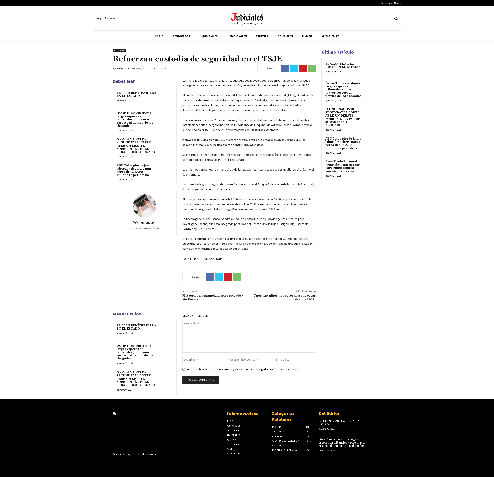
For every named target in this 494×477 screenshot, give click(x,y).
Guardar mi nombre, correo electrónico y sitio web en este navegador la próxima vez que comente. (244, 369)
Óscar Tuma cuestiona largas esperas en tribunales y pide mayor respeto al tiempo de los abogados (135, 119)
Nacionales (119, 50)
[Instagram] (121, 462)
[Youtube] (142, 462)
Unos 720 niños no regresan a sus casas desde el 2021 (284, 297)
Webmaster (122, 68)
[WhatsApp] (312, 68)
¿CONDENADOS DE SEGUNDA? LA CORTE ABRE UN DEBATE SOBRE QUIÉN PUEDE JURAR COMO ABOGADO (136, 146)
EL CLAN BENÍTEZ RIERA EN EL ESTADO (136, 94)
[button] (396, 18)
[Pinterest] (303, 68)
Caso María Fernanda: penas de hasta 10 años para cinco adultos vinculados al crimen (342, 166)
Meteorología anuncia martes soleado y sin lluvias (213, 297)
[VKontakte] (135, 462)
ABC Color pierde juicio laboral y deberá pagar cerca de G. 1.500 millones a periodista (134, 170)
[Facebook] (380, 18)
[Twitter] (387, 18)
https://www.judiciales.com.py (145, 228)
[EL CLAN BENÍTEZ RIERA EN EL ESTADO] (165, 98)
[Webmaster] (144, 205)
